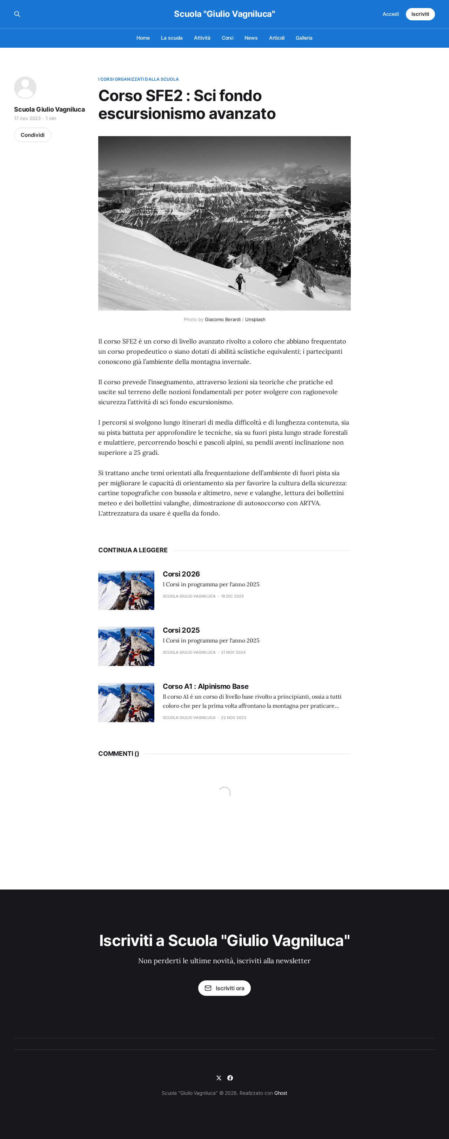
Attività (202, 38)
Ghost (281, 1093)
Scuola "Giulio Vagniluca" (224, 14)
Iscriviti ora (230, 988)
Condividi (33, 135)
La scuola (172, 38)
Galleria (304, 38)
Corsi (228, 38)
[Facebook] (230, 1078)
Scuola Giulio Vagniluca (49, 109)
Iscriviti (420, 14)
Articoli (276, 38)
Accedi (391, 14)
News (251, 38)
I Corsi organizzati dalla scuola (138, 79)
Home (143, 38)
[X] (219, 1078)
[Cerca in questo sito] (17, 14)
